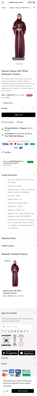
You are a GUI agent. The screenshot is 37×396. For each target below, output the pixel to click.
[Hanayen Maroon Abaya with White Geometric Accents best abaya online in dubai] (15, 63)
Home (3, 8)
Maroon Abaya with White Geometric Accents (12, 292)
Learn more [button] (7, 386)
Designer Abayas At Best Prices (19, 8)
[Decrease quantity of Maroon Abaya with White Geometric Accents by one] (11, 108)
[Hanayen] (16, 2)
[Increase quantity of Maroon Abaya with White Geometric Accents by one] (33, 108)
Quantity (4, 108)
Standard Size (8, 103)
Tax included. (6, 97)
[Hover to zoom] (18, 35)
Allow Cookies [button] (23, 391)
